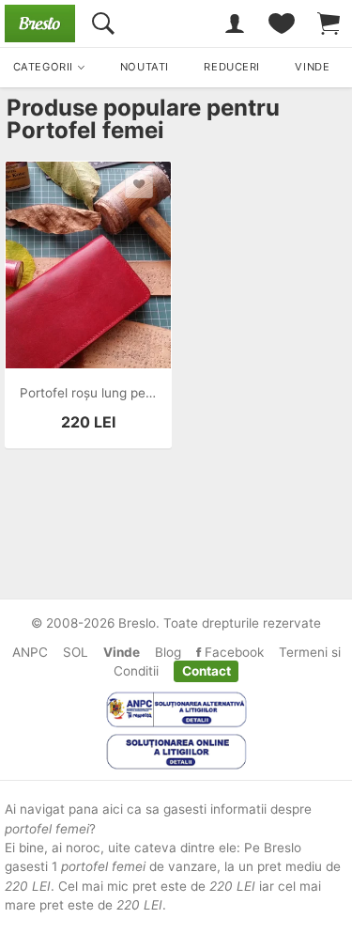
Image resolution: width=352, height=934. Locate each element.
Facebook (232, 652)
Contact (206, 670)
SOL (75, 652)
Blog (168, 652)
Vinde (121, 652)
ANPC (30, 652)
